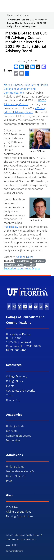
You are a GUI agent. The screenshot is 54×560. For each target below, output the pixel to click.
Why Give (12, 507)
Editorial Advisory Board (24, 110)
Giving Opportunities (18, 511)
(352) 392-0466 (16, 350)
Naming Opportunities (19, 516)
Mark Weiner (38, 261)
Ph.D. (9, 481)
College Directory (16, 376)
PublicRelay (11, 227)
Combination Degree (18, 435)
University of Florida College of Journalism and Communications (26, 88)
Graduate (12, 431)
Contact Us (13, 400)
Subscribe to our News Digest (22, 268)
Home (10, 14)
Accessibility (11, 545)
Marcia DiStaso (13, 85)
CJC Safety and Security (20, 390)
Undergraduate (15, 426)
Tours (9, 395)
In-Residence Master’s (20, 471)
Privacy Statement (14, 551)
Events (10, 386)
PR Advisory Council (14, 264)
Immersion (13, 440)
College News (22, 14)
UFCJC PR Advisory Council (25, 102)
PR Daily (30, 264)
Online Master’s (15, 476)
